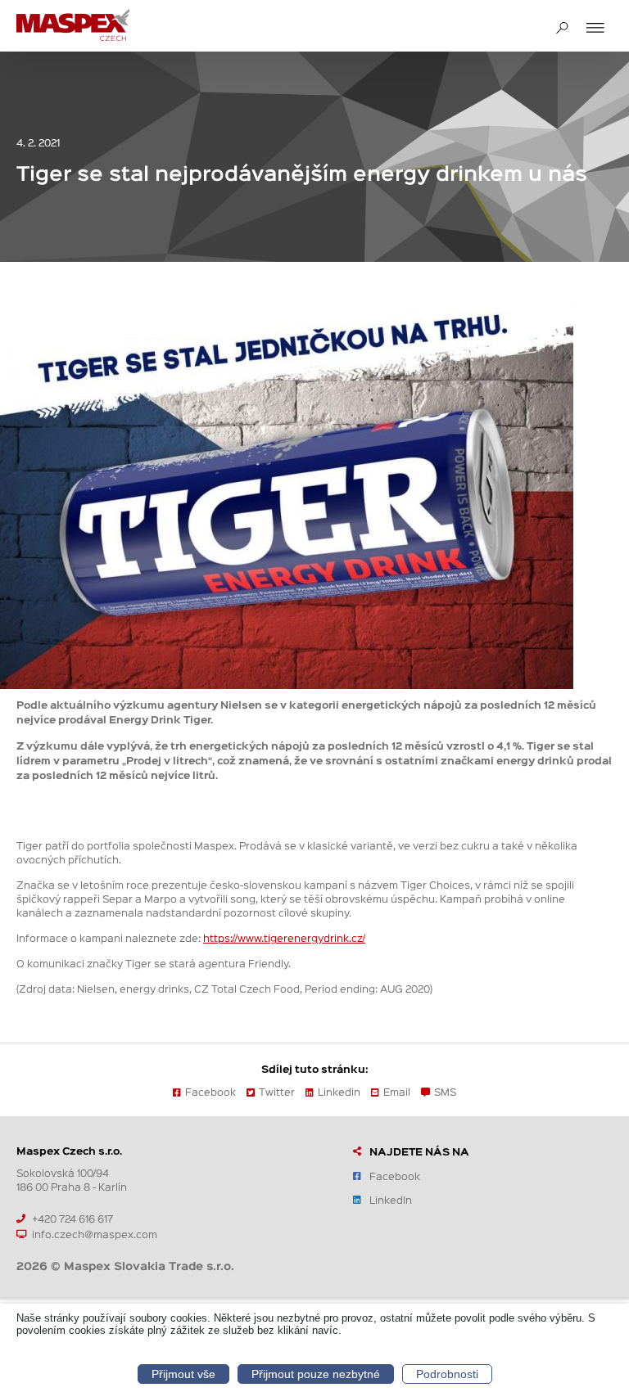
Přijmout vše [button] (183, 1374)
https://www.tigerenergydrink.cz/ (284, 937)
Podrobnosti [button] (447, 1374)
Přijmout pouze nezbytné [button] (315, 1374)
